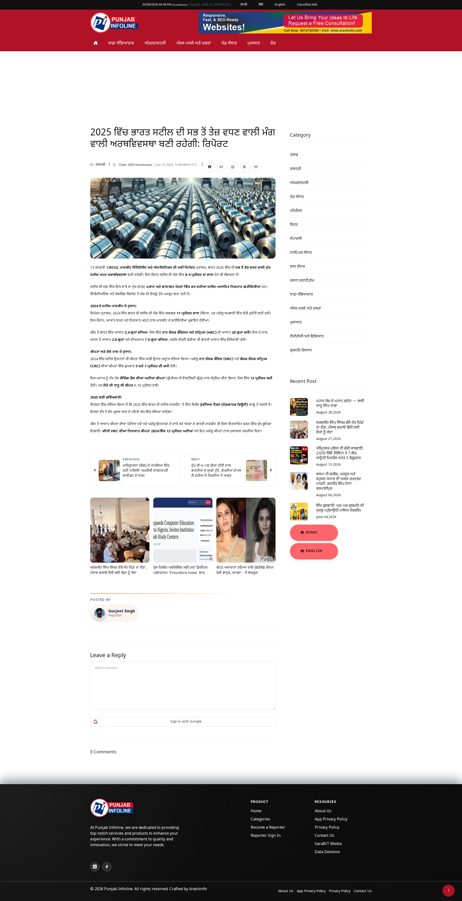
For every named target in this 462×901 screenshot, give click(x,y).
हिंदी (261, 5)
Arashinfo (198, 889)
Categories (260, 819)
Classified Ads (307, 5)
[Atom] (106, 866)
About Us (323, 811)
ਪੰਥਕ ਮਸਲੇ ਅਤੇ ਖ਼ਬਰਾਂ (193, 43)
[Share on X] (245, 167)
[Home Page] (114, 22)
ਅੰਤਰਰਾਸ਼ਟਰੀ (155, 43)
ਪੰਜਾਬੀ (243, 5)
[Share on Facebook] (210, 167)
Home (256, 811)
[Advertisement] (231, 87)
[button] (183, 722)
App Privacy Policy (331, 819)
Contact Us (324, 835)
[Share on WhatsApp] (233, 167)
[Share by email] (222, 167)
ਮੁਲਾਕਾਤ (253, 43)
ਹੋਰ (273, 43)
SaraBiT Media (328, 844)
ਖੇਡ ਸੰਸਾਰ (229, 43)
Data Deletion (327, 852)
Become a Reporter (268, 827)
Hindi (312, 532)
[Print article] (256, 167)
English (280, 5)
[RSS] (94, 866)
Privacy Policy (327, 827)
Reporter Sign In (266, 835)
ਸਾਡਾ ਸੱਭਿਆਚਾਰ (121, 43)
